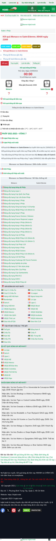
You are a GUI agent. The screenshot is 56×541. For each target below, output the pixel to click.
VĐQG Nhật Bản (36, 312)
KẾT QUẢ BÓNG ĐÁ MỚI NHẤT (14, 346)
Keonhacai (22, 460)
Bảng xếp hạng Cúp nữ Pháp (14, 235)
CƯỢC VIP (36, 46)
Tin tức (51, 3)
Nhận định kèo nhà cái (41, 15)
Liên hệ (28, 486)
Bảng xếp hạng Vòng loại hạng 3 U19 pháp (19, 207)
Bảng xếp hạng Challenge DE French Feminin (20, 260)
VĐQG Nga (8, 378)
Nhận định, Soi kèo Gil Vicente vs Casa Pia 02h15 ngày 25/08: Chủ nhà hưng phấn (27, 420)
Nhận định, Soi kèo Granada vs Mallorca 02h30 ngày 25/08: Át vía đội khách (27, 408)
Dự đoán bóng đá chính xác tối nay (41, 460)
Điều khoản (36, 486)
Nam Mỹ (7, 336)
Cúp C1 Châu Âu (10, 290)
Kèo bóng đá (32, 10)
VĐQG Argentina (10, 309)
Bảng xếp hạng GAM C (12, 279)
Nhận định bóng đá (44, 10)
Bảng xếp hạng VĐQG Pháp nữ (15, 282)
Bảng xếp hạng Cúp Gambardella (16, 273)
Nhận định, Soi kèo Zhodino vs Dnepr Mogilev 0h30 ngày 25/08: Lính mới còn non (28, 433)
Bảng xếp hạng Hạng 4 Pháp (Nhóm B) (18, 229)
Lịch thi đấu (41, 3)
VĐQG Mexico (9, 312)
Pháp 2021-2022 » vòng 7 (14, 133)
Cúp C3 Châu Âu (10, 293)
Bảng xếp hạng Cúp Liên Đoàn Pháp (17, 197)
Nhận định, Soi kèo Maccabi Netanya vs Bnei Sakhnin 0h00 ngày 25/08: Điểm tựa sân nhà (26, 446)
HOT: (2, 15)
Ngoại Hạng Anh (36, 296)
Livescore (13, 3)
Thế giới (7, 329)
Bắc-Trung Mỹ (36, 336)
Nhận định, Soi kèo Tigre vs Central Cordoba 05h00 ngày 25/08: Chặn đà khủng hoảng (26, 401)
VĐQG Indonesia (37, 318)
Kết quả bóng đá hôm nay (23, 455)
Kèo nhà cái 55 (26, 15)
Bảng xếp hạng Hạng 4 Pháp (14, 248)
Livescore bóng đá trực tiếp (20, 457)
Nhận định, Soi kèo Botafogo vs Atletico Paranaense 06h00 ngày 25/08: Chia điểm (26, 395)
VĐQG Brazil (35, 306)
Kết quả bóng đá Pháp (28, 68)
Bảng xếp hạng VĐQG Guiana (14, 251)
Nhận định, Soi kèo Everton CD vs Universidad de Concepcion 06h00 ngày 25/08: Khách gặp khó (28, 388)
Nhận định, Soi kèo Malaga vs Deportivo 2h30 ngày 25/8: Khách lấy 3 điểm (27, 427)
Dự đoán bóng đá (28, 3)
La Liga (33, 299)
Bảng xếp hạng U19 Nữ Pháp (14, 257)
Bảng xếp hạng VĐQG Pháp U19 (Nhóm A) (19, 254)
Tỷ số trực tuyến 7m (12, 15)
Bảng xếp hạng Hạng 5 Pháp (14, 213)
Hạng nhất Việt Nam (11, 296)
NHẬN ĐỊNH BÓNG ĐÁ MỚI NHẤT (13, 383)
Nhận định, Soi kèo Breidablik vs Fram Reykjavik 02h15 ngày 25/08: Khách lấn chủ (27, 414)
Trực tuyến (14, 63)
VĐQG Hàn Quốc (10, 315)
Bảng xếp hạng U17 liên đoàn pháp (16, 266)
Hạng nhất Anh (9, 306)
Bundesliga (8, 299)
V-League (34, 293)
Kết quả (4, 63)
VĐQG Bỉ (7, 375)
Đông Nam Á (35, 329)
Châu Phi (7, 339)
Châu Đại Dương (37, 339)
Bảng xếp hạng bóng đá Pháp (15, 187)
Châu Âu (7, 333)
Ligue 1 (33, 303)
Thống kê (36, 63)
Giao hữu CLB (36, 321)
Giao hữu (7, 342)
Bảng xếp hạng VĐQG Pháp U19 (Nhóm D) (19, 210)
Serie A (6, 303)
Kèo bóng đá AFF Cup (24, 462)
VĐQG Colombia (10, 369)
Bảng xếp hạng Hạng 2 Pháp (14, 200)
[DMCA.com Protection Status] (32, 510)
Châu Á (33, 333)
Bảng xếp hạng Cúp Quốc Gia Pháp (16, 194)
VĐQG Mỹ (34, 309)
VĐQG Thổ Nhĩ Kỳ (10, 372)
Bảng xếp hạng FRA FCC (13, 276)
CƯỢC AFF (16, 46)
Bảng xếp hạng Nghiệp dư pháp (15, 263)
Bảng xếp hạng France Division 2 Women (18, 216)
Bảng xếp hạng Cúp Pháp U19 (15, 244)
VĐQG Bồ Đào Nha (11, 366)
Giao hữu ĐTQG (9, 321)
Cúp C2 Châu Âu (37, 290)
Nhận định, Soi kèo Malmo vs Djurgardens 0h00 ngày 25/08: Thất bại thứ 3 (28, 440)
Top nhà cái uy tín (7, 462)
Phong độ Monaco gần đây (12, 55)
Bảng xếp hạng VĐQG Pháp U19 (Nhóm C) (19, 241)
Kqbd (4, 3)
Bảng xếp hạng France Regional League (18, 219)
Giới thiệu (20, 486)
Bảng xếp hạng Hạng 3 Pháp (14, 204)
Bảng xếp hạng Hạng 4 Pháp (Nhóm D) (18, 226)
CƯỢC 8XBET (6, 46)
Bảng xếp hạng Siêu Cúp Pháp (15, 269)
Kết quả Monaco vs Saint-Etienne (15, 51)
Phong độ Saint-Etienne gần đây (14, 59)
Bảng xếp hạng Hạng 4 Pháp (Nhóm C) (18, 232)
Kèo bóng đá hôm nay (40, 457)
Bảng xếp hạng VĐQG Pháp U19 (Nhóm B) (19, 238)
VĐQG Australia (36, 315)
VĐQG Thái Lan (9, 318)
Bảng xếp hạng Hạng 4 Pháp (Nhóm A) (18, 222)
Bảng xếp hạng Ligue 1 (12, 191)
